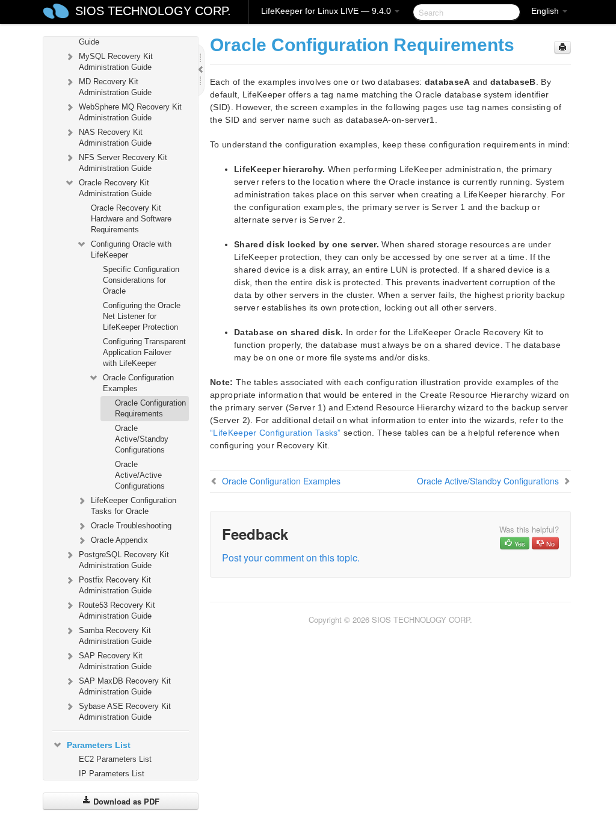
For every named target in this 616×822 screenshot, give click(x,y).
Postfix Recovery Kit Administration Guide (115, 585)
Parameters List (99, 745)
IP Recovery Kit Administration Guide (132, 36)
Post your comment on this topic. (291, 557)
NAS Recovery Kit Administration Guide (115, 137)
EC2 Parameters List (115, 759)
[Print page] (562, 47)
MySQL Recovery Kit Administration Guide (116, 62)
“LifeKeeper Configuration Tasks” (275, 432)
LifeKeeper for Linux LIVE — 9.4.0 (327, 11)
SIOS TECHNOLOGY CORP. (153, 10)
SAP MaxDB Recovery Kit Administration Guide (125, 686)
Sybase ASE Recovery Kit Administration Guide (125, 712)
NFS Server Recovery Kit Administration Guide (123, 163)
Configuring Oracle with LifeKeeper (131, 249)
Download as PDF (125, 801)
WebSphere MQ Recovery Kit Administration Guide (130, 112)
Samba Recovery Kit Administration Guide (115, 636)
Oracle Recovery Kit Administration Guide (115, 188)
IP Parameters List (111, 773)
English (546, 11)
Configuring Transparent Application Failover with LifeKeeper (144, 352)
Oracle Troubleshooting (131, 525)
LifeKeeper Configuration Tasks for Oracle (133, 506)
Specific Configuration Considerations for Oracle (141, 280)
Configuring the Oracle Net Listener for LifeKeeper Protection (141, 316)
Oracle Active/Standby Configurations (141, 439)
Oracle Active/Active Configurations (140, 475)
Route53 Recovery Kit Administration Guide (117, 610)
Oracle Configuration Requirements (150, 408)
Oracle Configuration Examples (138, 383)
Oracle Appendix (119, 540)
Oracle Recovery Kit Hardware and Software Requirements (131, 218)
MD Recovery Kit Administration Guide (115, 87)
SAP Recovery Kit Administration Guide (115, 661)
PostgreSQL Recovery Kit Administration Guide (124, 560)
